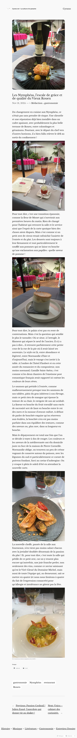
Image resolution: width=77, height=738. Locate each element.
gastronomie (51, 103)
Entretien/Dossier (65, 728)
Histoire (5, 728)
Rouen (16, 687)
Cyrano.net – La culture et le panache (24, 9)
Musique (17, 728)
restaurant (49, 682)
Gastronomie (46, 728)
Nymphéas (35, 682)
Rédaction (36, 103)
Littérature (31, 728)
